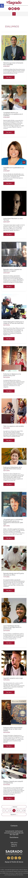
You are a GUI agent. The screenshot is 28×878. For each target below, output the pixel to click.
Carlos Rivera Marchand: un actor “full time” (13, 219)
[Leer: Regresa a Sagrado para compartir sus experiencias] (14, 766)
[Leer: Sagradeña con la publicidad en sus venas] (14, 152)
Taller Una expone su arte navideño (13, 426)
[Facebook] (9, 8)
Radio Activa (14, 842)
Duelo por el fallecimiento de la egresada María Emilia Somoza (12, 468)
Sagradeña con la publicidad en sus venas (13, 168)
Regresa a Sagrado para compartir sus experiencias (13, 782)
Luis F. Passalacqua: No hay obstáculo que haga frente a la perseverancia (12, 627)
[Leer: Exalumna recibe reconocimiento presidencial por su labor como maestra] (14, 712)
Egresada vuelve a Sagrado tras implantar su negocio (12, 270)
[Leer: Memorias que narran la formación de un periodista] (14, 47)
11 (17, 810)
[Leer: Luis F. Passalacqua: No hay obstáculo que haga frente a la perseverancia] (14, 610)
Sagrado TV (14, 846)
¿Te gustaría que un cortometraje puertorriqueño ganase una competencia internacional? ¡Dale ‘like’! (13, 522)
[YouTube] (12, 8)
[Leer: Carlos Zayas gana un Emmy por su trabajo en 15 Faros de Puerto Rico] (14, 306)
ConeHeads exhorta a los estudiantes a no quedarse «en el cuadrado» (13, 114)
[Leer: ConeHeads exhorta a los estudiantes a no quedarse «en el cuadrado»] (14, 97)
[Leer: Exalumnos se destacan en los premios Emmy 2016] (14, 358)
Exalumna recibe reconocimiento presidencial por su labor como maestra (12, 729)
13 (24, 810)
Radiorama (14, 844)
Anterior (14, 807)
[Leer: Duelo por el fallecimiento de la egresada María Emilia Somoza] (14, 456)
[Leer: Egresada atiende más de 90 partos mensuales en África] (14, 558)
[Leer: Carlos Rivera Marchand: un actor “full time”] (14, 203)
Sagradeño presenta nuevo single (13, 678)
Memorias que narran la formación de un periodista (13, 63)
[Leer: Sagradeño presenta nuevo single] (14, 663)
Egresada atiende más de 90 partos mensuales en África (13, 574)
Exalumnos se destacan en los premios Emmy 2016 (12, 374)
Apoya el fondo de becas (14, 862)
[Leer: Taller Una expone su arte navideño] (14, 411)
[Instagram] (15, 8)
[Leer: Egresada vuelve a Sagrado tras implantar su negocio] (14, 254)
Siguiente (14, 814)
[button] (2, 6)
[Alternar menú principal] (14, 14)
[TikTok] (18, 8)
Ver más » (9, 77)
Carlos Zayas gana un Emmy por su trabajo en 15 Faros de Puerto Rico (13, 322)
